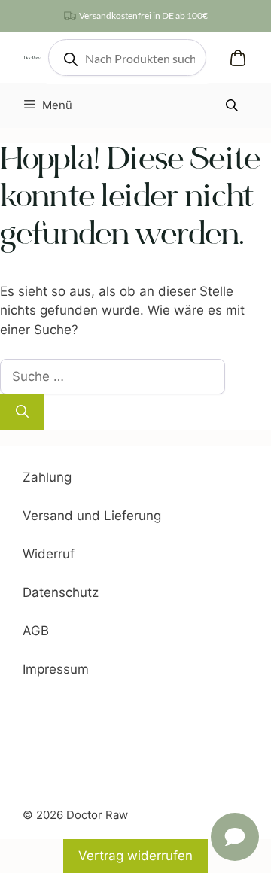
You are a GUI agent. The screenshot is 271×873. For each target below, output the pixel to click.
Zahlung (47, 477)
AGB (36, 630)
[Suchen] (22, 412)
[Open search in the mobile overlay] (127, 58)
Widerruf (49, 553)
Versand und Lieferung (92, 515)
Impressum (56, 669)
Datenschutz (61, 592)
